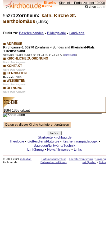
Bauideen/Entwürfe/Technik (54, 145)
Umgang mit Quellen (94, 161)
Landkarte (76, 33)
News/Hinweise (58, 149)
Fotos (102, 162)
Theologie (16, 141)
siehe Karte (70, 54)
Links (78, 149)
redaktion (25, 159)
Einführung (35, 149)
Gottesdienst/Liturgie (43, 141)
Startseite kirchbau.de (54, 137)
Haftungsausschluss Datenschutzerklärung (53, 161)
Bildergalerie (56, 33)
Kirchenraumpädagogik (80, 141)
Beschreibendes (31, 33)
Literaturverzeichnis (81, 159)
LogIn (101, 6)
